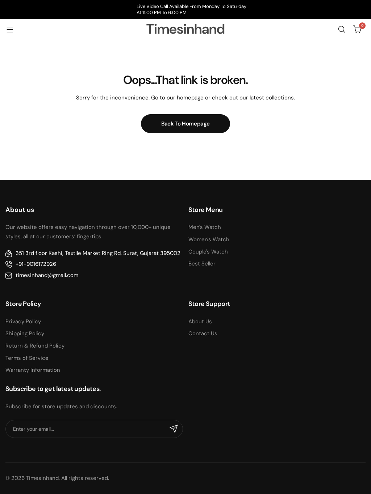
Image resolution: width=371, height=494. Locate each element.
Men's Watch (204, 227)
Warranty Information (32, 370)
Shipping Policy (24, 333)
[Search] (342, 29)
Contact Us (202, 333)
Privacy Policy (23, 321)
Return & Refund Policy (34, 345)
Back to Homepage (185, 123)
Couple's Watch (208, 251)
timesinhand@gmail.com (47, 275)
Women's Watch (208, 239)
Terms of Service (27, 358)
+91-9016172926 (36, 264)
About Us (200, 321)
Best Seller (202, 263)
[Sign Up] (174, 429)
